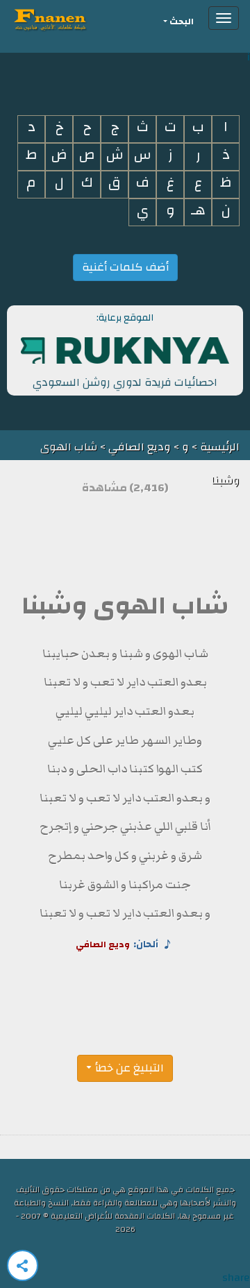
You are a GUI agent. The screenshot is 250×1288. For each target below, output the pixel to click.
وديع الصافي (139, 447)
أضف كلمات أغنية (125, 267)
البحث (181, 22)
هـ (198, 210)
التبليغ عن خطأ (129, 1068)
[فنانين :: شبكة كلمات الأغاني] (75, 18)
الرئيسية (218, 447)
